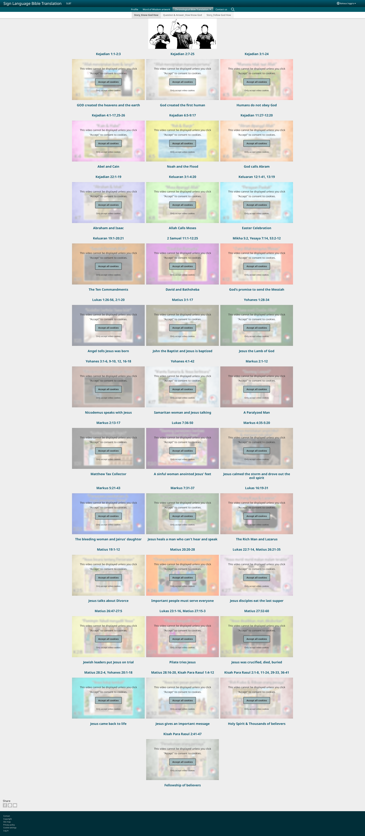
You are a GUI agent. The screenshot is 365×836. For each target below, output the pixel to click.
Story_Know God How (146, 15)
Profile (134, 9)
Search (232, 9)
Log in (6, 830)
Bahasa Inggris (347, 3)
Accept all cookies (108, 81)
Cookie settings (9, 827)
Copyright (7, 819)
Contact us (221, 9)
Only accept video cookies (108, 90)
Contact (6, 816)
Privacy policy (9, 824)
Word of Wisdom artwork (156, 9)
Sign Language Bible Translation (32, 3)
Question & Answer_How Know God (182, 15)
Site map (7, 821)
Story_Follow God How (219, 15)
